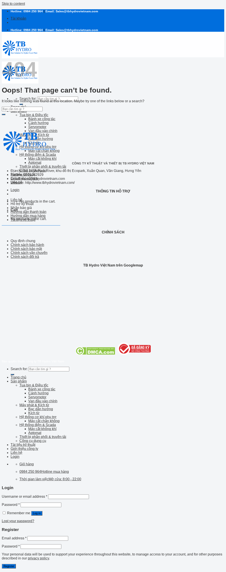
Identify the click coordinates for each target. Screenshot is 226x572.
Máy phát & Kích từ (34, 405)
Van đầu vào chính (42, 401)
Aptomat (34, 162)
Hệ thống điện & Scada (37, 425)
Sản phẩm (19, 381)
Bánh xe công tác (41, 119)
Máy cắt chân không (44, 421)
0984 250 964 (33, 11)
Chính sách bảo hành (27, 245)
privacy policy (38, 558)
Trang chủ (18, 377)
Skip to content (13, 4)
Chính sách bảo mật (26, 249)
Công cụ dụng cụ (32, 441)
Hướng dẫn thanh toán (28, 212)
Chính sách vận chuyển (29, 253)
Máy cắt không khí (42, 158)
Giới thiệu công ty (24, 449)
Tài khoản (18, 18)
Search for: (27, 99)
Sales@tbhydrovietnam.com (77, 11)
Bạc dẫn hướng (40, 409)
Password (11, 505)
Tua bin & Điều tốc (33, 115)
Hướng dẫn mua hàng (28, 216)
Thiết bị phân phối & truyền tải (42, 166)
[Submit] (21, 104)
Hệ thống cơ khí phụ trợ (37, 417)
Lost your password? (18, 521)
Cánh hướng (38, 123)
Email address (14, 538)
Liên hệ (16, 200)
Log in (37, 513)
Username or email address (24, 496)
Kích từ (34, 413)
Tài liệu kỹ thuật (23, 220)
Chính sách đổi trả (25, 257)
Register (9, 566)
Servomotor (37, 397)
